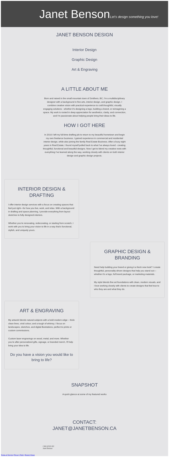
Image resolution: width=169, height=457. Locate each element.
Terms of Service (7, 455)
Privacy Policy (19, 455)
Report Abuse (30, 455)
